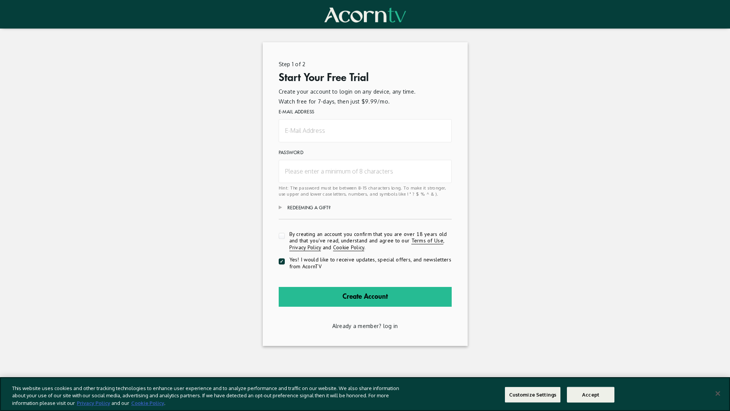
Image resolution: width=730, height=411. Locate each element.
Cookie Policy (349, 247)
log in (390, 326)
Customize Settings (532, 394)
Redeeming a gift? (308, 208)
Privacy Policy (305, 247)
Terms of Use (427, 240)
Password (291, 152)
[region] (365, 394)
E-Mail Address (296, 112)
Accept (590, 394)
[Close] (717, 393)
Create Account (365, 296)
